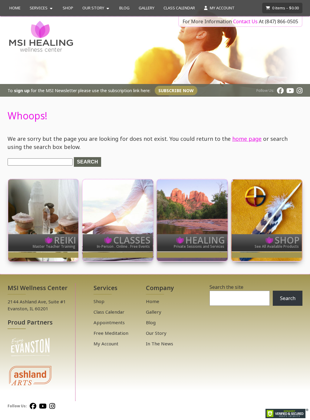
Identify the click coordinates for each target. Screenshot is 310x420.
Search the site (226, 287)
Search (287, 298)
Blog (124, 8)
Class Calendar (179, 8)
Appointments (109, 322)
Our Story (93, 8)
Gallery (146, 8)
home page (247, 138)
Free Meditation (111, 333)
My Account (222, 8)
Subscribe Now (176, 90)
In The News (159, 344)
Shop (68, 8)
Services (39, 8)
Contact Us (245, 21)
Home (15, 8)
